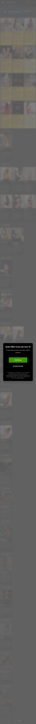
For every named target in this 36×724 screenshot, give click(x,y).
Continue (18, 360)
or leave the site (18, 366)
